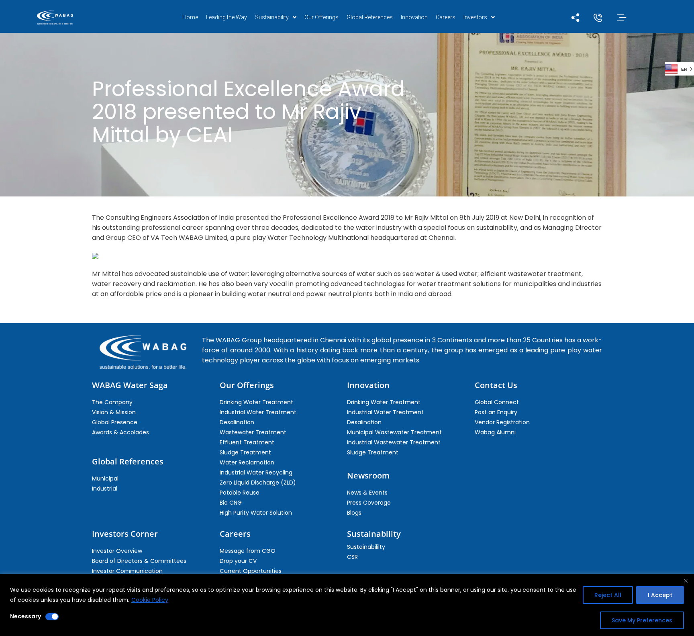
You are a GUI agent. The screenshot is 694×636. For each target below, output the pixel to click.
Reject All (607, 595)
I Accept (660, 595)
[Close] (685, 580)
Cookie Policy (149, 600)
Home (190, 17)
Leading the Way (226, 17)
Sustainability (272, 17)
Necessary (25, 616)
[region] (347, 605)
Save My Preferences (642, 620)
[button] (275, 17)
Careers (445, 17)
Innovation (414, 17)
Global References (370, 17)
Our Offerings (321, 17)
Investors (475, 17)
